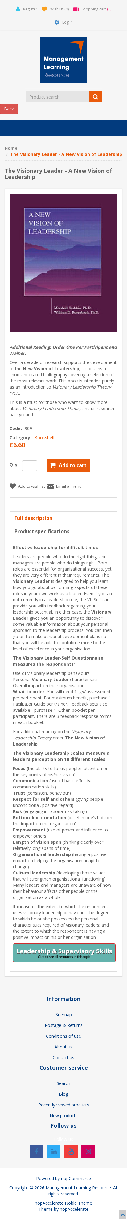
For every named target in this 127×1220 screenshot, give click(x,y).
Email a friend (69, 486)
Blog (63, 1094)
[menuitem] (63, 1014)
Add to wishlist (31, 486)
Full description (33, 518)
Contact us (63, 1057)
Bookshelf (44, 437)
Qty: (14, 464)
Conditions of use (63, 1036)
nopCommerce (76, 1178)
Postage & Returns (64, 1025)
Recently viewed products (63, 1105)
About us (63, 1047)
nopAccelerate (74, 1209)
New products (64, 1115)
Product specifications (41, 531)
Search (63, 1083)
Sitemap (63, 1014)
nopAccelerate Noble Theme (63, 1203)
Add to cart (73, 465)
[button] (115, 128)
